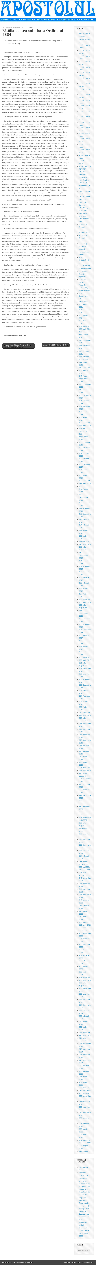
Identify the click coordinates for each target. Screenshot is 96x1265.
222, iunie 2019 (85, 770)
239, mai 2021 (84, 867)
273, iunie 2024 (85, 1035)
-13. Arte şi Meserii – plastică (83, 246)
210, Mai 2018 (84, 712)
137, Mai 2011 (84, 326)
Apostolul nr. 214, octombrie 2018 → (55, 345)
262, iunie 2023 (85, 980)
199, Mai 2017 (84, 657)
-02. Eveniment (84, 180)
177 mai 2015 (84, 541)
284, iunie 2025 (85, 1090)
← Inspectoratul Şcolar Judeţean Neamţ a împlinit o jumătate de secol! (18, 346)
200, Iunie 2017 (85, 660)
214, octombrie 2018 (29, 27)
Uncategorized (84, 1151)
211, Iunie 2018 (85, 715)
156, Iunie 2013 (85, 426)
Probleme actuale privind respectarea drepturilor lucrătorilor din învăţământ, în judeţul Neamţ (84, 1181)
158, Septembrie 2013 (83, 436)
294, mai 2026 (84, 1140)
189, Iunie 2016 (85, 602)
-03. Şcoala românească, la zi (85, 185)
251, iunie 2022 (85, 925)
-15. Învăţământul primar (84, 260)
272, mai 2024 (84, 1032)
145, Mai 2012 (84, 368)
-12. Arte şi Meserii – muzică (83, 238)
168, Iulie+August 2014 (83, 489)
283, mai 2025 (84, 1088)
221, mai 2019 (84, 768)
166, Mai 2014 (84, 481)
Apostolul (17, 1262)
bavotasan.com (88, 1262)
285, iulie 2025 (84, 1093)
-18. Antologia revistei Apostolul (84, 282)
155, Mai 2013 (84, 423)
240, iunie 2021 (85, 870)
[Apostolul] (48, 11)
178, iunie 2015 (85, 544)
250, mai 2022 (84, 922)
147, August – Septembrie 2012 (84, 378)
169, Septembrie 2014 (83, 497)
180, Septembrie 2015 (83, 555)
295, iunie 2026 (85, 1143)
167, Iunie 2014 (85, 483)
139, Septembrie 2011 (83, 334)
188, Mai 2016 (84, 599)
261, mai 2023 (84, 977)
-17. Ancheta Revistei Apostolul (84, 274)
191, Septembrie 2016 (83, 613)
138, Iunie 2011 (85, 329)
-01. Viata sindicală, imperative (12, 27)
